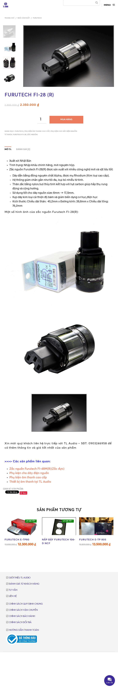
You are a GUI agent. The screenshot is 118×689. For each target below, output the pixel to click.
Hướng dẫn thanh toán (24, 630)
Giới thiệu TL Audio (19, 577)
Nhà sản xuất (24, 18)
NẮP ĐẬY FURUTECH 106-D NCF (58, 541)
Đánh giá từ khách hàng (24, 584)
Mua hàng (66, 120)
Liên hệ (13, 596)
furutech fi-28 (19, 135)
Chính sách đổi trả (20, 622)
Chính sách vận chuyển (23, 610)
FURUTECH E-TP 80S (92, 539)
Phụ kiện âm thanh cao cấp (37, 131)
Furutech (37, 18)
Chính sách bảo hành (22, 616)
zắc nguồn (32, 135)
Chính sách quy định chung (26, 604)
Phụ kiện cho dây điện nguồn (64, 131)
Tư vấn (13, 590)
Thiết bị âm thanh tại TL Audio (30, 481)
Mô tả (8, 149)
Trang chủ (9, 18)
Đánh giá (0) (23, 149)
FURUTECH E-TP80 (17, 539)
